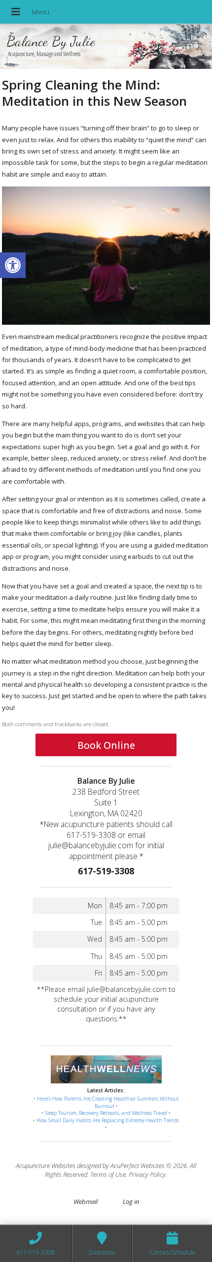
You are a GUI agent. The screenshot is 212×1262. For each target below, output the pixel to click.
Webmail (85, 1201)
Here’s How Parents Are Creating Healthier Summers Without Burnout (108, 1102)
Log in (131, 1201)
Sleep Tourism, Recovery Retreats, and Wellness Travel (106, 1112)
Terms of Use (108, 1174)
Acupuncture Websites (45, 1165)
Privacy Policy (147, 1174)
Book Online (106, 745)
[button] (13, 265)
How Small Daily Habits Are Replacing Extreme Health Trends (107, 1120)
